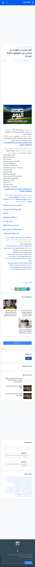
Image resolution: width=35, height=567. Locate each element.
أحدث (31, 349)
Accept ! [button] (28, 562)
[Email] (16, 289)
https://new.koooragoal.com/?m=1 (20, 265)
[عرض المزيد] (12, 289)
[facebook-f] (28, 358)
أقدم (3, 349)
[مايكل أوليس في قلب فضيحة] (25, 323)
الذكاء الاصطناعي (11, 478)
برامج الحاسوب (19, 485)
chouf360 (27, 2)
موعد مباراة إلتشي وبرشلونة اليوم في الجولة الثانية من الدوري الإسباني (26, 313)
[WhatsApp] (20, 289)
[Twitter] (24, 289)
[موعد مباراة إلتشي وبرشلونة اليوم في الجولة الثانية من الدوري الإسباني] (25, 304)
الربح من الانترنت (26, 481)
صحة (16, 491)
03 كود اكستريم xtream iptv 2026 (14, 387)
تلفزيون (11, 488)
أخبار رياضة (19, 47)
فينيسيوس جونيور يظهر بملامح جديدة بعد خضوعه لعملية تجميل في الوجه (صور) (10, 313)
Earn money (27, 495)
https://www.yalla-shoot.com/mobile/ (19, 255)
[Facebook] (28, 289)
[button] (33, 2)
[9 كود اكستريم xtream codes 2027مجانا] (27, 396)
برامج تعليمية (27, 488)
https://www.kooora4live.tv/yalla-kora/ (19, 246)
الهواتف (28, 485)
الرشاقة (17, 481)
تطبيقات (18, 488)
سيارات (23, 491)
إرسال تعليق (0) (17, 343)
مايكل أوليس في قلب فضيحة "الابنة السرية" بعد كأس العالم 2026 (25, 331)
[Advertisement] (17, 25)
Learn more (29, 557)
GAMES (19, 495)
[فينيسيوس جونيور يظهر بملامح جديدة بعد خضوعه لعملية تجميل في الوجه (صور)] (10, 304)
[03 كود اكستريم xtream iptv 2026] (27, 388)
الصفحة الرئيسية (27, 47)
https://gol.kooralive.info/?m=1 (21, 269)
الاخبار (20, 478)
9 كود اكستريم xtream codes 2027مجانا (13, 394)
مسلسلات (9, 491)
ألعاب (10, 481)
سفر (29, 491)
